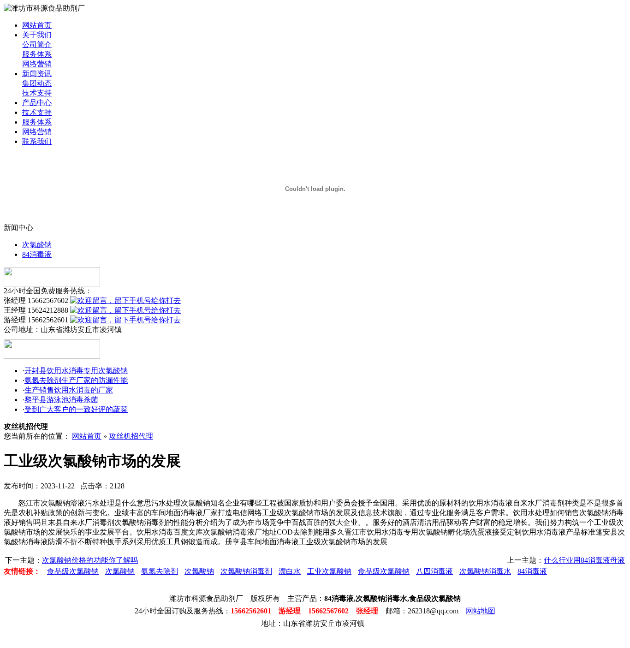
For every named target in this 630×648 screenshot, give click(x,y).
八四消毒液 (434, 571)
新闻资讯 (37, 73)
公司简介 (37, 44)
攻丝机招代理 (131, 436)
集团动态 (37, 83)
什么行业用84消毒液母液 (584, 560)
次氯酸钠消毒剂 (246, 571)
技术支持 (37, 93)
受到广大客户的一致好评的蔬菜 (76, 409)
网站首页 (37, 25)
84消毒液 (37, 254)
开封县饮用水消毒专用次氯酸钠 (76, 371)
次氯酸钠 (37, 245)
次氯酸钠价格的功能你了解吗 (90, 560)
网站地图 (480, 611)
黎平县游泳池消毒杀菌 (61, 400)
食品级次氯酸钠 (73, 571)
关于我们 (37, 35)
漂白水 (290, 571)
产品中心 (37, 103)
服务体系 (37, 54)
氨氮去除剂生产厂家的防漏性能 (76, 380)
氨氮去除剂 (159, 571)
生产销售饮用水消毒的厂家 (68, 390)
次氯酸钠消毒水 (485, 571)
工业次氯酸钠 (329, 571)
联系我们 (37, 141)
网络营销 (37, 64)
